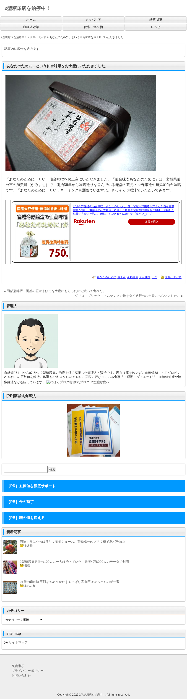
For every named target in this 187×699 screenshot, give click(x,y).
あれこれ (29, 585)
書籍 (27, 565)
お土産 (121, 277)
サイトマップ (18, 642)
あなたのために (106, 277)
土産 (154, 277)
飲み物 (28, 545)
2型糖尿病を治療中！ (92, 694)
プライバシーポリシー (28, 670)
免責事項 (18, 666)
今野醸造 (132, 277)
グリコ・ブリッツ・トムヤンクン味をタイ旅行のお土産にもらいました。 (127, 296)
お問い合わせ (21, 675)
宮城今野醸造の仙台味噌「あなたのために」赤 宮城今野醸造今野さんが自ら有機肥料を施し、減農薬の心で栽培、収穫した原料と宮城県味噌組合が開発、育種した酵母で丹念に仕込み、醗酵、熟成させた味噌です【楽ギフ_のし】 (123, 210)
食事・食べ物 (173, 277)
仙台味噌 (144, 277)
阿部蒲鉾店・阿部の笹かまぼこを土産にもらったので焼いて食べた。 (56, 291)
